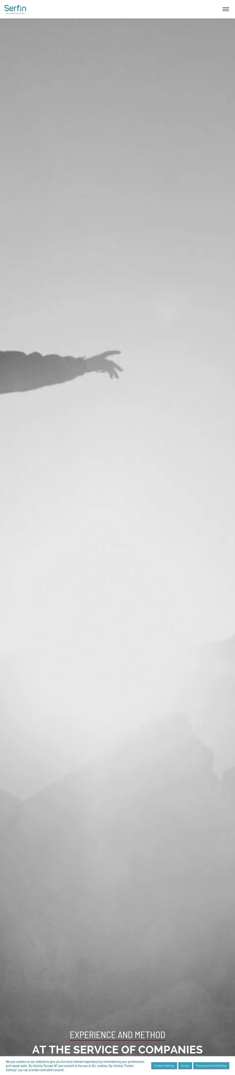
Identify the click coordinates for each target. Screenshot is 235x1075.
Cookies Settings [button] (164, 1065)
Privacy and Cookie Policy (211, 1065)
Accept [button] (185, 1065)
